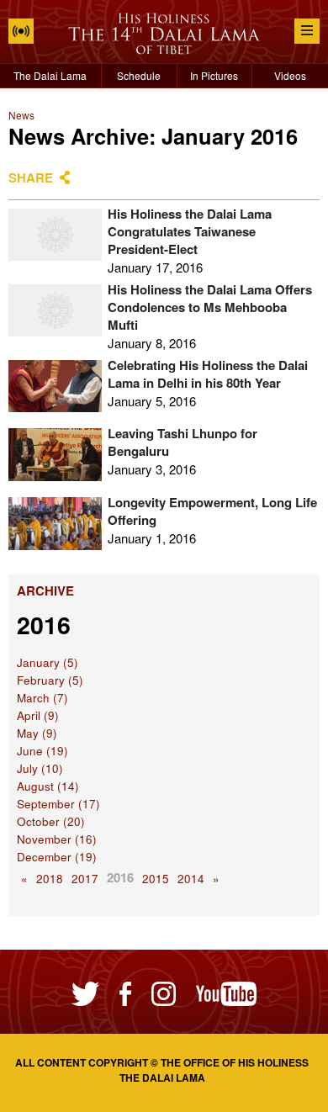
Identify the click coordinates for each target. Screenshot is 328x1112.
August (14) (48, 786)
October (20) (51, 821)
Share (30, 177)
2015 (155, 879)
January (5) (47, 662)
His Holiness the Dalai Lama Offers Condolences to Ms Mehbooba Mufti (210, 307)
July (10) (40, 768)
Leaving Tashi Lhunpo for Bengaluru (182, 442)
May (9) (37, 733)
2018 (49, 879)
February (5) (50, 680)
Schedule (139, 75)
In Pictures (214, 75)
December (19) (57, 857)
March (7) (42, 698)
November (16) (57, 839)
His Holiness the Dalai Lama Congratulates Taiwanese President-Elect (190, 231)
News (21, 115)
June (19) (42, 751)
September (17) (58, 804)
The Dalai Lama (50, 75)
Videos (290, 75)
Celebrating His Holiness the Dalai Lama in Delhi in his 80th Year (208, 374)
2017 (84, 879)
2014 (190, 879)
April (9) (38, 715)
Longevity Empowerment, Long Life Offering (212, 511)
